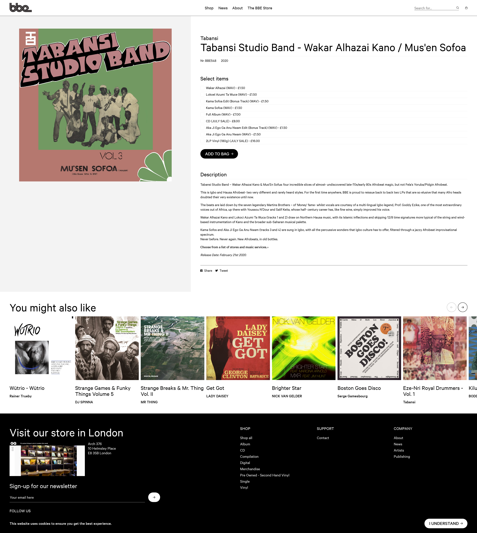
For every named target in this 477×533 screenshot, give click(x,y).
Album (245, 444)
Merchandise (250, 468)
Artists (399, 450)
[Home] (21, 11)
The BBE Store (260, 7)
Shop (209, 7)
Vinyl (244, 487)
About (237, 7)
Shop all (246, 437)
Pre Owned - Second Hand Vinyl (264, 475)
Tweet (223, 270)
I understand (444, 523)
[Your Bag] (466, 8)
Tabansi (209, 38)
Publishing (402, 456)
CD (242, 450)
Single (245, 481)
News (223, 7)
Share (208, 270)
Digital (245, 462)
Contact (323, 437)
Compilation (249, 456)
